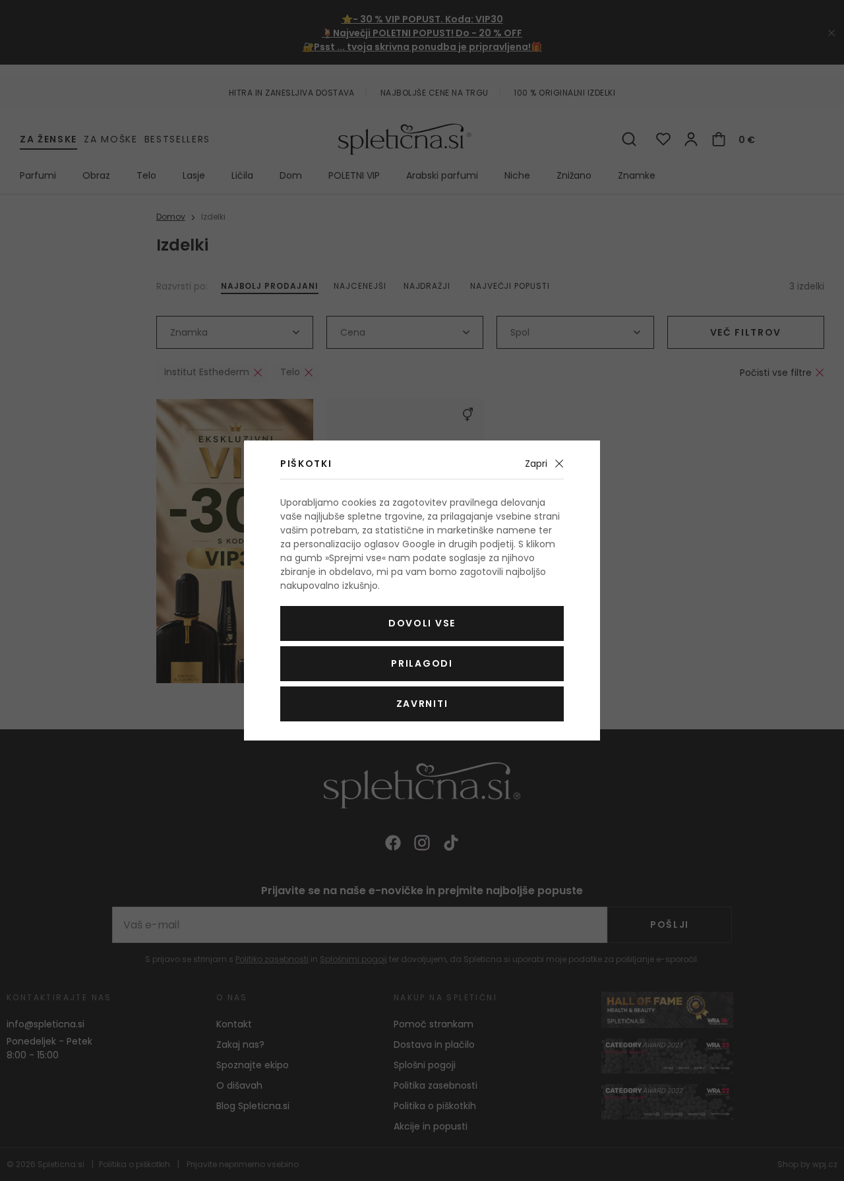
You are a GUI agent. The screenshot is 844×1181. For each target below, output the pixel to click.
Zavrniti (422, 703)
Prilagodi (421, 663)
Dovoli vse (422, 623)
